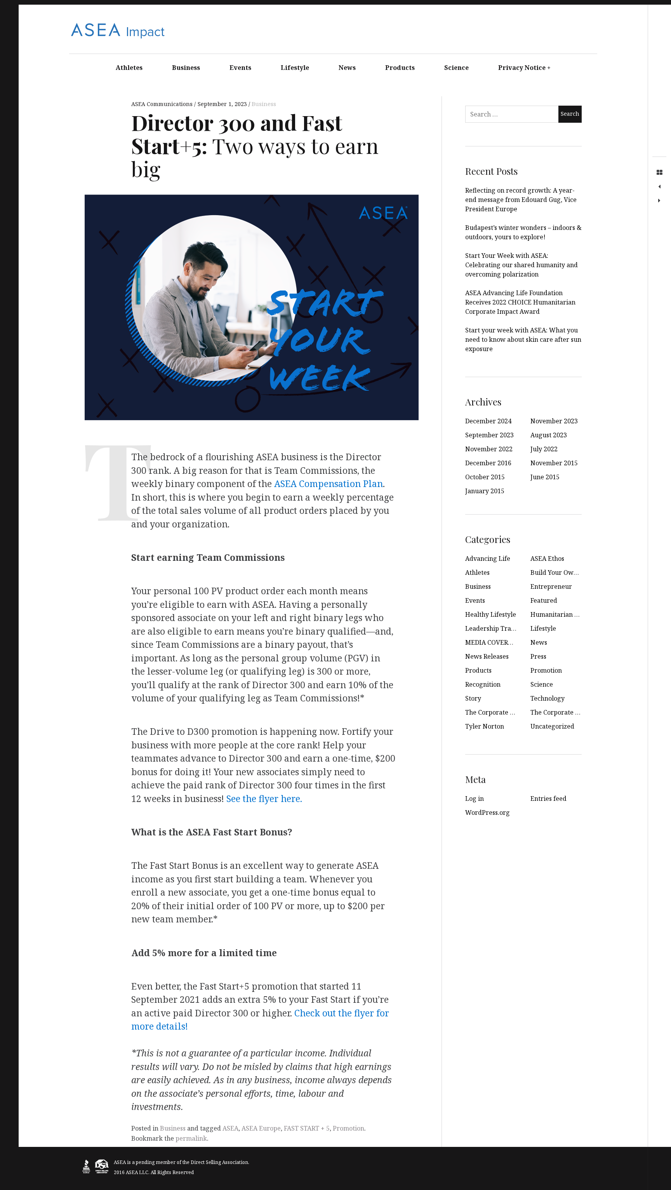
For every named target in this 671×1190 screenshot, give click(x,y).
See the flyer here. (264, 798)
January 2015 (484, 491)
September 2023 (489, 435)
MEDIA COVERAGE (492, 642)
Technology (547, 698)
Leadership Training (496, 628)
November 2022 (489, 449)
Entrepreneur (551, 586)
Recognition (483, 684)
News (347, 67)
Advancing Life (487, 558)
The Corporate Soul (494, 712)
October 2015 (485, 477)
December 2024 (488, 421)
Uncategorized (552, 726)
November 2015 (554, 463)
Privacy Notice (524, 67)
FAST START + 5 (307, 1128)
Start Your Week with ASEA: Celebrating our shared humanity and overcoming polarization (521, 264)
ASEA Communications (162, 104)
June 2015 (545, 477)
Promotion (348, 1128)
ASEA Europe (261, 1128)
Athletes (129, 67)
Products (400, 67)
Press (538, 656)
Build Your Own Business (567, 572)
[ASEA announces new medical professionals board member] (659, 187)
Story (473, 698)
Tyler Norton (484, 726)
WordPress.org (487, 812)
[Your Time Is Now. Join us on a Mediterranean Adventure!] (659, 201)
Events (240, 67)
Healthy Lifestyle (490, 614)
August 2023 (548, 435)
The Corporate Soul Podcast (571, 712)
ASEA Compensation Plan (328, 483)
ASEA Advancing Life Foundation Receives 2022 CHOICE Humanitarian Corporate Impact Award (520, 302)
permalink (191, 1138)
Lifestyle (295, 67)
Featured (543, 600)
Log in (474, 798)
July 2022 (544, 449)
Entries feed (548, 798)
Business (186, 67)
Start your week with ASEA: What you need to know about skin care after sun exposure (523, 339)
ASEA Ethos (547, 558)
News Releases (487, 656)
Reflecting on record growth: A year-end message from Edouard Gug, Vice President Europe (521, 199)
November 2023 (554, 421)
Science (456, 67)
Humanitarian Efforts (562, 614)
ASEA (230, 1128)
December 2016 (488, 463)
